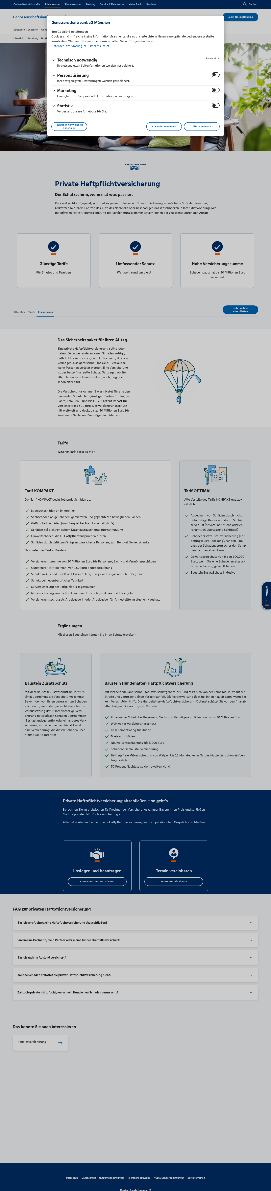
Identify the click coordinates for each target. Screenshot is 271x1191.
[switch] (216, 74)
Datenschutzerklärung (67, 46)
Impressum (97, 46)
